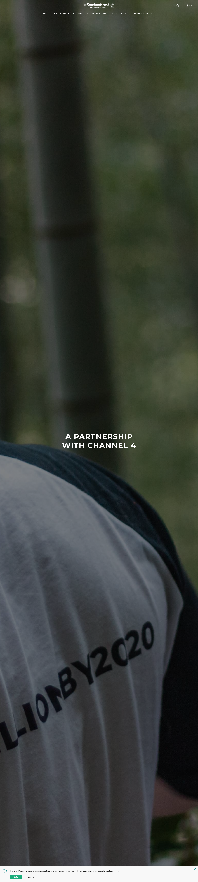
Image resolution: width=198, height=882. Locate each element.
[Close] (195, 868)
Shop (46, 14)
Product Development (104, 14)
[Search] (177, 5)
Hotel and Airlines (144, 14)
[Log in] (183, 5)
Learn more (114, 871)
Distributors (80, 14)
